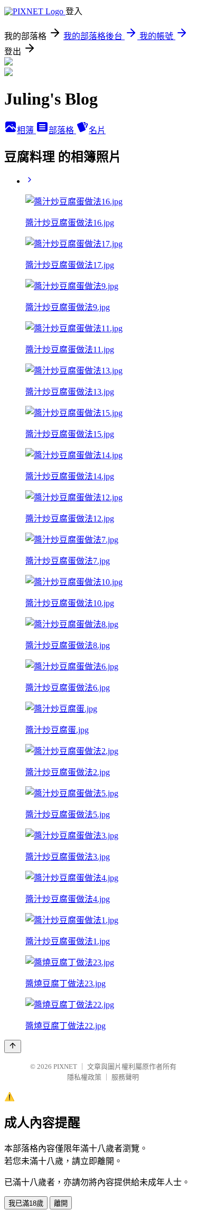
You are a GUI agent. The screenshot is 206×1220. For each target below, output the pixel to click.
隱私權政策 (84, 1077)
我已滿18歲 (25, 1203)
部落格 (62, 130)
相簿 (26, 130)
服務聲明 (125, 1077)
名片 (97, 130)
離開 (61, 1203)
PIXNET (65, 1066)
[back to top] (12, 1046)
